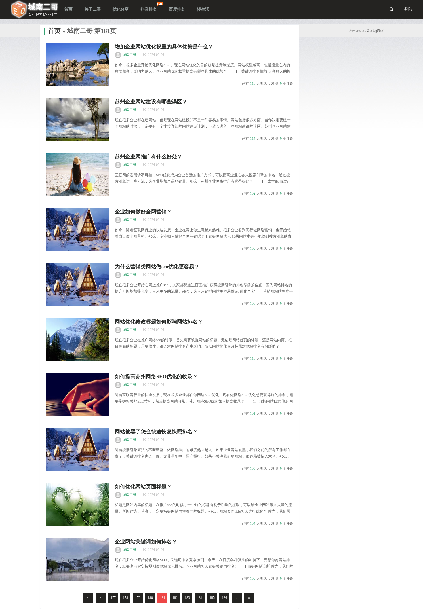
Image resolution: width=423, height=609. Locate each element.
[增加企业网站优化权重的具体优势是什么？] (77, 64)
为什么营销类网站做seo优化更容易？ (157, 267)
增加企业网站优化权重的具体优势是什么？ (164, 47)
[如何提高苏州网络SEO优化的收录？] (77, 394)
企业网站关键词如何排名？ (146, 542)
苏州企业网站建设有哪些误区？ (151, 102)
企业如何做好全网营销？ (143, 212)
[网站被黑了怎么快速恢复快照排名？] (77, 449)
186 (224, 598)
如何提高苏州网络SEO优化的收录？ (156, 377)
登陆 (408, 9)
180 (150, 598)
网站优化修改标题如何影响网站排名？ (159, 322)
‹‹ (88, 598)
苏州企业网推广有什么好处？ (148, 157)
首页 (54, 30)
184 (199, 598)
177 (113, 598)
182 (175, 598)
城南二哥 (129, 55)
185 (212, 598)
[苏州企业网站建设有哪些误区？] (77, 119)
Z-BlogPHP (375, 31)
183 (187, 598)
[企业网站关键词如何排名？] (77, 559)
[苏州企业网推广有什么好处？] (77, 174)
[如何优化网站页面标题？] (77, 504)
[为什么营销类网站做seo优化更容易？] (77, 284)
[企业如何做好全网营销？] (77, 229)
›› (249, 598)
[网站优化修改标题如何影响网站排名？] (77, 339)
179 (137, 598)
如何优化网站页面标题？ (143, 487)
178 (125, 598)
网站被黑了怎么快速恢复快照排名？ (156, 432)
